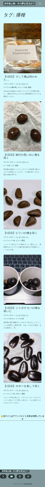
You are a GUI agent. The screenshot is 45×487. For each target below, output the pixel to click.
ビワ (12, 165)
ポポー (18, 394)
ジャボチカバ (10, 319)
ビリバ (18, 240)
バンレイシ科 (10, 240)
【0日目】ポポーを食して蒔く (22, 386)
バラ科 (7, 165)
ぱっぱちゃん (23, 84)
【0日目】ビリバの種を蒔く (21, 233)
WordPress (28, 484)
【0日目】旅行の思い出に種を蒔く (22, 156)
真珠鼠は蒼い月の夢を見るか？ (19, 3)
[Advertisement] (22, 445)
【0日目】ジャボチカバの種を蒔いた (22, 309)
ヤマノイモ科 (22, 87)
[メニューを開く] (40, 3)
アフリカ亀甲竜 (11, 87)
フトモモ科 (20, 319)
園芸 (29, 87)
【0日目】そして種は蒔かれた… (21, 78)
